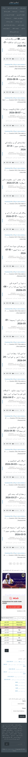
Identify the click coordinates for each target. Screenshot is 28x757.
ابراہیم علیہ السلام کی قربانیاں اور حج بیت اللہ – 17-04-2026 (14, 394)
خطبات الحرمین (21, 14)
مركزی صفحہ (23, 8)
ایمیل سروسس (6, 28)
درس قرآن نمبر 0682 (20, 682)
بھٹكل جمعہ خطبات (18, 18)
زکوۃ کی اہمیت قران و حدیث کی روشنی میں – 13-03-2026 (14, 531)
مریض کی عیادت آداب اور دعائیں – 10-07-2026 (15, 249)
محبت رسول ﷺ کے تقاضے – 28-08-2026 (16, 661)
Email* (24, 708)
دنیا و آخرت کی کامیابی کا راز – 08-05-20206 (14, 286)
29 (10, 563)
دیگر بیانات (9, 21)
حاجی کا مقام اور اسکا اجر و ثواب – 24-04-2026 (14, 357)
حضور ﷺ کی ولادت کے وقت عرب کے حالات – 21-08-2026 (14, 42)
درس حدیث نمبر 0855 (20, 691)
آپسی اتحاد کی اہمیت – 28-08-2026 (16, 676)
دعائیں (23, 28)
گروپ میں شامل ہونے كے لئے (14, 35)
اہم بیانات (8, 18)
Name (24, 701)
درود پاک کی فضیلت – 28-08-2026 (17, 669)
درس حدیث (15, 11)
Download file (9, 64)
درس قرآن (22, 11)
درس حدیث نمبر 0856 (20, 685)
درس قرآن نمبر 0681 (21, 688)
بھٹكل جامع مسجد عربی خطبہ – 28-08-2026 (15, 679)
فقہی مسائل (7, 11)
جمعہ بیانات (18, 21)
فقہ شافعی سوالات (14, 31)
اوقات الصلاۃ (15, 28)
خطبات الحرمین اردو (9, 14)
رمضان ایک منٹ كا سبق (9, 25)
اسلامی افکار (14, 2)
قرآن (4, 8)
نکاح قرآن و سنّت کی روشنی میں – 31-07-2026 (15, 146)
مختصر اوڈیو (21, 25)
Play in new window (19, 64)
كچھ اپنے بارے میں (12, 8)
